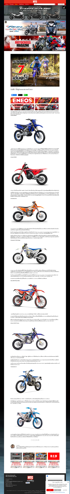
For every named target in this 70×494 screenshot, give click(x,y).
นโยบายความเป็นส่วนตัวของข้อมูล (60, 492)
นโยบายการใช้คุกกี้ (52, 492)
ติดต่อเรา (33, 490)
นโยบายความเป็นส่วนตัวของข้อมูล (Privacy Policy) (24, 490)
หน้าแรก (6, 4)
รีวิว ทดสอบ (12, 4)
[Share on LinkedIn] (38, 440)
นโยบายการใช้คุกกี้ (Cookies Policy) (12, 490)
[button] (68, 482)
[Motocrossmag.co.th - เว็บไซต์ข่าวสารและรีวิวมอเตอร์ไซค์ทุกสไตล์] (35, 1)
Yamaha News (42, 490)
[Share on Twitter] (33, 440)
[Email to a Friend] (35, 440)
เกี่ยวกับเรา (27, 4)
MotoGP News (31, 491)
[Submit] (55, 4)
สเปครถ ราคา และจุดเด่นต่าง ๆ (37, 491)
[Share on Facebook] (31, 440)
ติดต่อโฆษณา (21, 4)
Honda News (37, 490)
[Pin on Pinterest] (37, 440)
